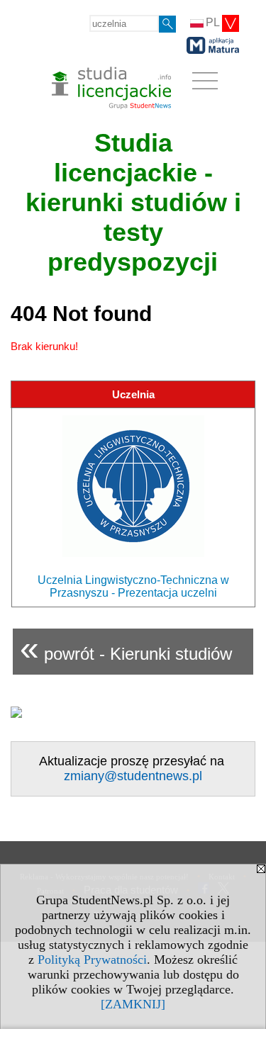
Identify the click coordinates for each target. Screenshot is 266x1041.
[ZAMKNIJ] (133, 1004)
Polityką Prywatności (92, 959)
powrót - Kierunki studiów (126, 648)
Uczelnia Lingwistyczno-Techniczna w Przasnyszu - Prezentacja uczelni (133, 586)
